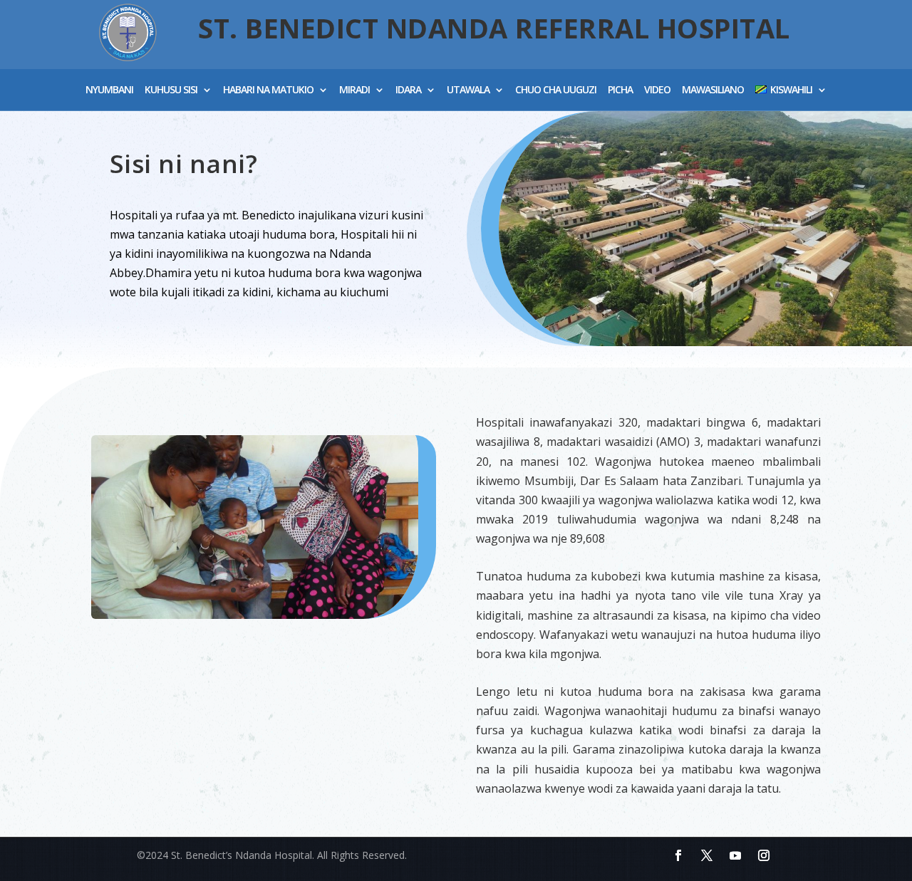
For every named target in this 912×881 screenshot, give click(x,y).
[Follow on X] (706, 855)
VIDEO (657, 90)
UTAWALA (468, 90)
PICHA (620, 90)
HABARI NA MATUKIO (268, 90)
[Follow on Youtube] (735, 855)
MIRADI (354, 90)
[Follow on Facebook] (678, 855)
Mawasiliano (713, 90)
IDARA (408, 90)
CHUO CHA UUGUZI (555, 90)
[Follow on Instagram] (763, 855)
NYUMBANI (109, 90)
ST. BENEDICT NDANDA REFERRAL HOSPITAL (494, 27)
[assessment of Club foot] (254, 615)
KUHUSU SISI (171, 90)
